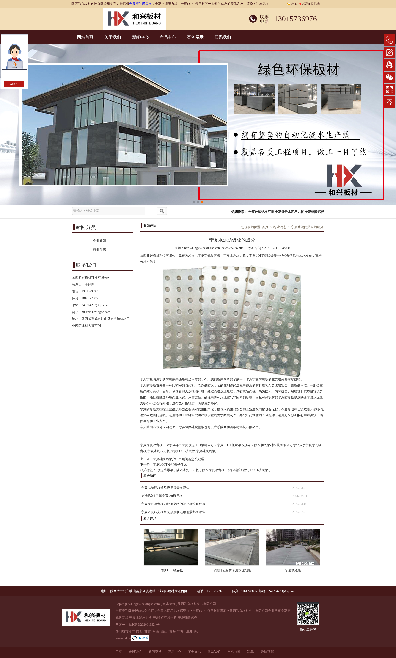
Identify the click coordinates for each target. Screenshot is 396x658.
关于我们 (112, 37)
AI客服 (14, 84)
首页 (265, 227)
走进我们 (135, 651)
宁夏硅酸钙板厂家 (261, 212)
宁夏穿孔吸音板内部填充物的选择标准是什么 (173, 504)
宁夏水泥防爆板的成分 (307, 227)
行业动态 (279, 227)
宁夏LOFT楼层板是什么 (170, 464)
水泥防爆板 (165, 470)
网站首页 (85, 37)
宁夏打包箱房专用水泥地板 (232, 570)
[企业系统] (140, 638)
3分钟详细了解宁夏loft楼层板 (162, 496)
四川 (189, 631)
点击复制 (169, 604)
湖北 (197, 631)
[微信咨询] (389, 77)
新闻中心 (140, 37)
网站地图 (233, 651)
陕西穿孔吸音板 (213, 470)
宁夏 (180, 631)
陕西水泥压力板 (187, 470)
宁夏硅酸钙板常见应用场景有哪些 (165, 488)
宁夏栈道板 (293, 570)
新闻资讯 (154, 651)
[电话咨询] (389, 40)
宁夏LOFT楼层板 (171, 570)
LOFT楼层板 (259, 470)
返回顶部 (267, 651)
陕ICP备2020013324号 (144, 624)
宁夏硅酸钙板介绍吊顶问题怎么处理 (178, 459)
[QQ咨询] (389, 65)
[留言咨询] (389, 52)
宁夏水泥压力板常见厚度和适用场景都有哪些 (173, 512)
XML (250, 651)
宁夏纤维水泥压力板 (289, 212)
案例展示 (195, 37)
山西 (164, 631)
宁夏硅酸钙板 (314, 212)
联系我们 (222, 37)
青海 (172, 631)
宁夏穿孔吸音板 (140, 4)
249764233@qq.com (95, 305)
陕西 (139, 631)
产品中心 (168, 37)
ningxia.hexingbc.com (96, 312)
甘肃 (147, 631)
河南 (156, 631)
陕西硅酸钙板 (237, 470)
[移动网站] (389, 89)
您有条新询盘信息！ (307, 4)
